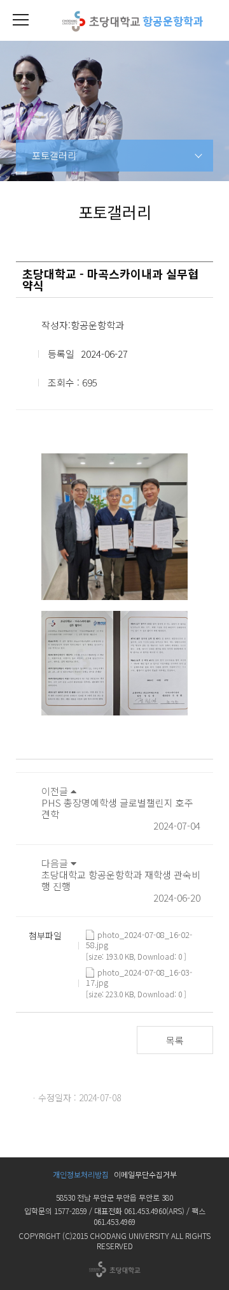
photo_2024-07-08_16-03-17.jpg (139, 972)
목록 (175, 1040)
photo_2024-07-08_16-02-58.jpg (139, 935)
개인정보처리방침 (81, 1174)
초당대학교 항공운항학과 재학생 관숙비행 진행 (120, 880)
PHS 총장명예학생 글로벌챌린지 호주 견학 (117, 808)
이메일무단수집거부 (145, 1174)
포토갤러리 (54, 155)
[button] (20, 20)
